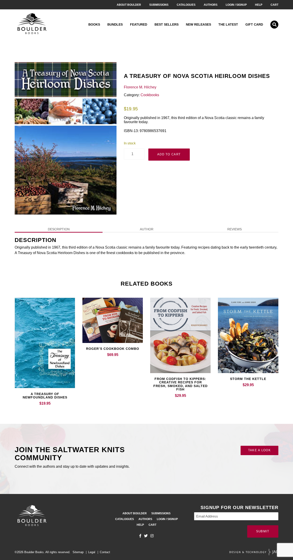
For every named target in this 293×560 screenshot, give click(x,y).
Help (258, 4)
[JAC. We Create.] (253, 552)
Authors (210, 4)
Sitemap (78, 552)
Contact (105, 552)
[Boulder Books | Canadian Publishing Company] (32, 24)
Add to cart (169, 154)
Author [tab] (146, 229)
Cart (274, 4)
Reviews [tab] (234, 229)
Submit (262, 531)
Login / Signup (236, 4)
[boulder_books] (152, 536)
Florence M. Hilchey (140, 87)
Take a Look (259, 450)
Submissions (158, 4)
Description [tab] (59, 229)
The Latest (228, 24)
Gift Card (254, 24)
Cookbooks (150, 95)
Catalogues (186, 4)
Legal (91, 552)
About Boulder (129, 4)
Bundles (115, 24)
